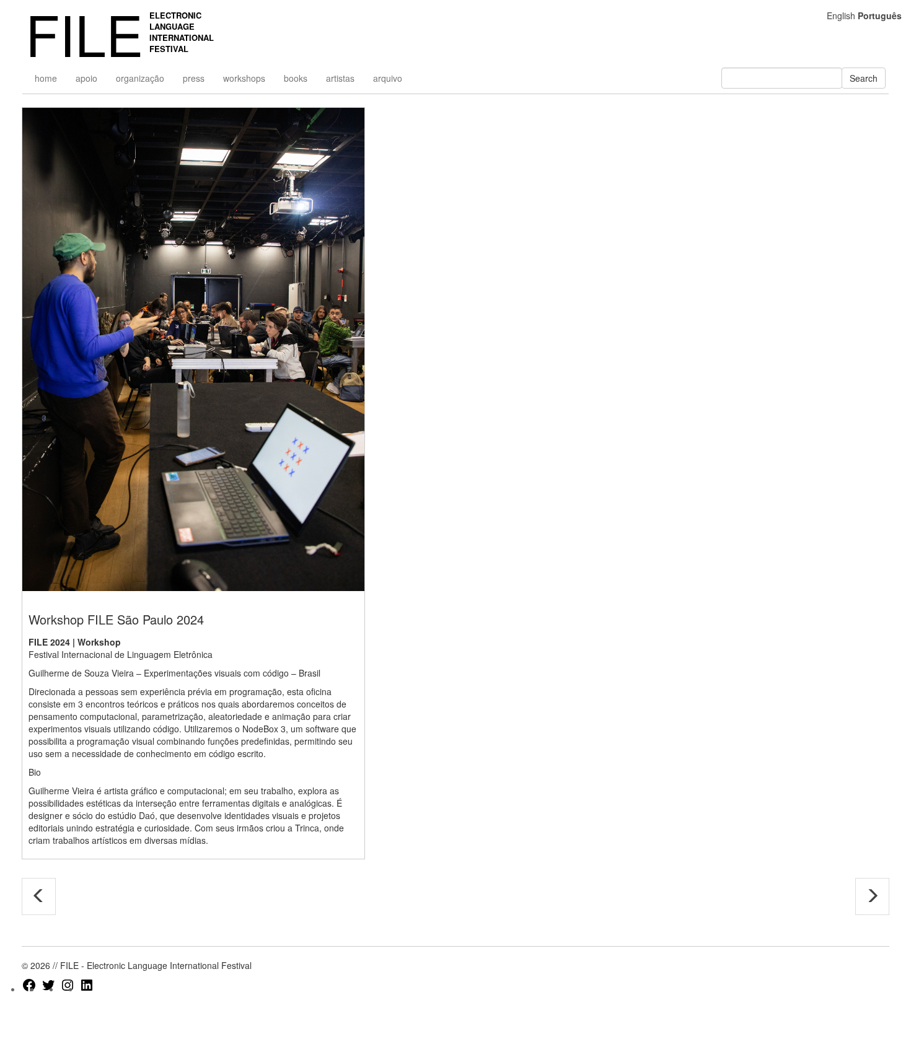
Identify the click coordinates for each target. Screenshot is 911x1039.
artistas (340, 78)
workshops (244, 78)
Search (864, 78)
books (295, 78)
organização (140, 78)
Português (880, 15)
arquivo (387, 78)
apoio (86, 78)
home (46, 78)
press (194, 78)
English (841, 15)
